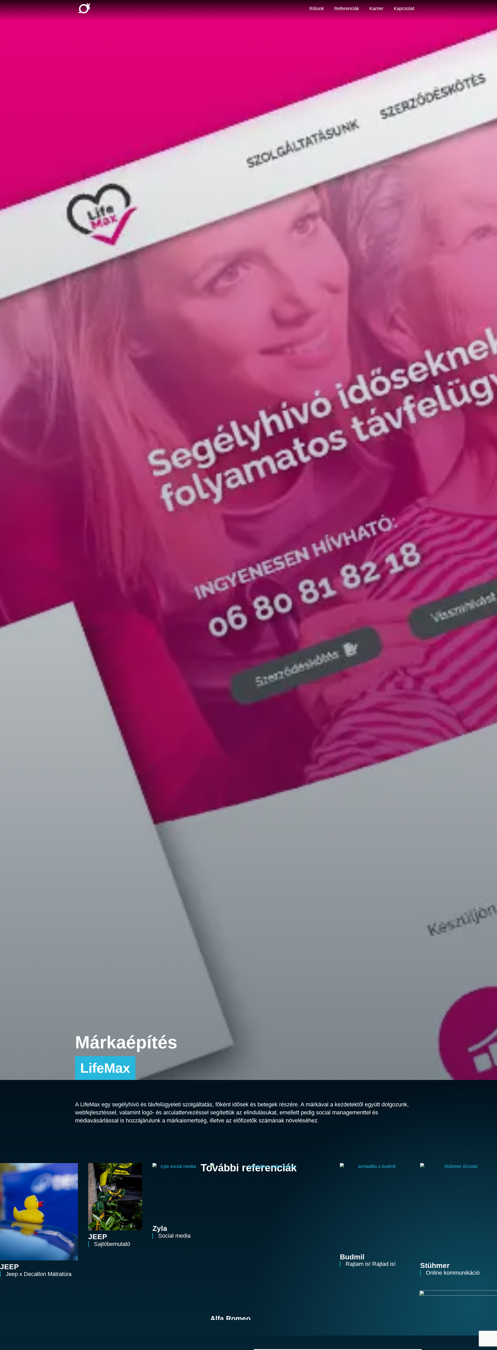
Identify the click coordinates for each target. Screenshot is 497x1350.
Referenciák (346, 8)
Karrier (376, 8)
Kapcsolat (404, 8)
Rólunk (316, 8)
